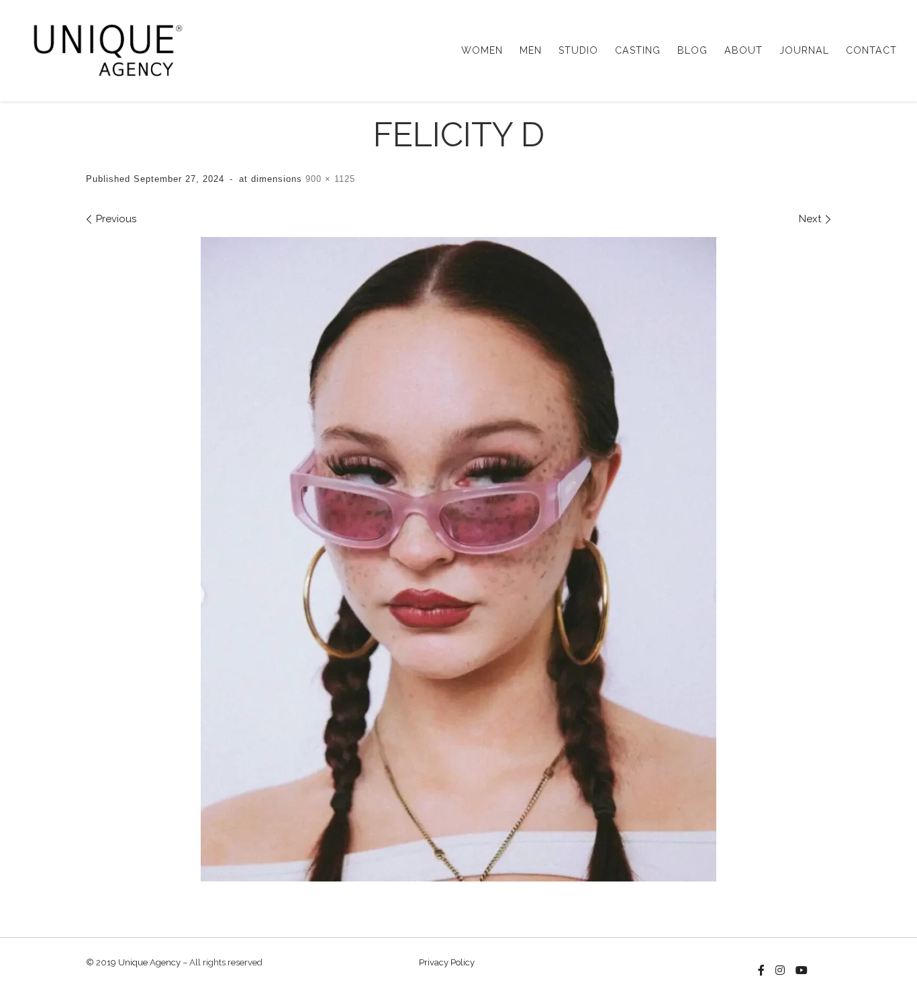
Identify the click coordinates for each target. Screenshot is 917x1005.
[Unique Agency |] (103, 48)
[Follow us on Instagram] (780, 970)
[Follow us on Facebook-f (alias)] (761, 970)
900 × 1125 (328, 179)
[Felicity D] (458, 559)
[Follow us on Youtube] (801, 970)
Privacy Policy (447, 962)
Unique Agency (149, 962)
